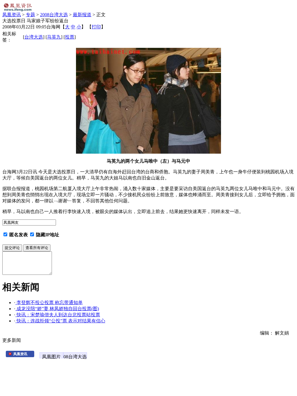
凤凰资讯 (11, 14)
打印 (96, 26)
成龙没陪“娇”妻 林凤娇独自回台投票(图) (57, 308)
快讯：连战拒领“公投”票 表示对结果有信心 (60, 320)
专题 (30, 14)
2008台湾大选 (54, 14)
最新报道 (82, 14)
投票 (69, 36)
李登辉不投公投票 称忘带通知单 (49, 302)
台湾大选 (33, 36)
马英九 (54, 36)
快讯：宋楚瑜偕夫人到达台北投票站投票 (57, 314)
